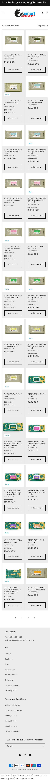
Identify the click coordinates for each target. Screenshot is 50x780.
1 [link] (15, 618)
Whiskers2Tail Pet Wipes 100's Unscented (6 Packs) (13, 102)
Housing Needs (11, 675)
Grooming (9, 680)
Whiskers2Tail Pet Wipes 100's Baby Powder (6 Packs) (37, 151)
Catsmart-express (21, 769)
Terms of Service (12, 685)
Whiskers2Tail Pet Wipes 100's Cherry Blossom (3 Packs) (37, 200)
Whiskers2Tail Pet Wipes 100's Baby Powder (37, 102)
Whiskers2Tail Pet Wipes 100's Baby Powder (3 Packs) (13, 151)
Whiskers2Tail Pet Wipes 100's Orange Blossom (37, 589)
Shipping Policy (11, 726)
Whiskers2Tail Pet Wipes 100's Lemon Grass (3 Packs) (37, 346)
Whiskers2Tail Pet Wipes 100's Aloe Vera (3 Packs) (37, 57)
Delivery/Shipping (12, 705)
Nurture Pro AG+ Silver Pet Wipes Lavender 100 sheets (36, 492)
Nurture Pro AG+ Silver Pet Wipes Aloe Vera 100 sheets (37, 395)
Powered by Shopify (32, 769)
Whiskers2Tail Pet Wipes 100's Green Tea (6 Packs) (37, 297)
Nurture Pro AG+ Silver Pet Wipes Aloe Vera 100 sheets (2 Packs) (13, 443)
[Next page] (34, 617)
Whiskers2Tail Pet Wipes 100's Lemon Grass (13, 345)
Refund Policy (11, 721)
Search (8, 654)
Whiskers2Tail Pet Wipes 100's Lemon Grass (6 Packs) (13, 395)
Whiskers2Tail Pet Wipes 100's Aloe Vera (13, 56)
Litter (7, 664)
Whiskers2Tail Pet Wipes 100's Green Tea (37, 248)
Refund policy (11, 690)
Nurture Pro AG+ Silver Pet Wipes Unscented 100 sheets (36, 541)
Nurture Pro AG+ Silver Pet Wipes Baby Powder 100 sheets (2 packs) (13, 492)
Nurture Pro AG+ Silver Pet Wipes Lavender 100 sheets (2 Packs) (13, 541)
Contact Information (14, 710)
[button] (2, 12)
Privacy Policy (11, 716)
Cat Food (9, 659)
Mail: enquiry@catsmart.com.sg (19, 640)
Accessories (10, 669)
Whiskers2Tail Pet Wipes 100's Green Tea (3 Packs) (13, 297)
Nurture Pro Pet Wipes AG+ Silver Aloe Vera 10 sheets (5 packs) (13, 589)
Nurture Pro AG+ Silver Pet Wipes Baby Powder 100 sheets (36, 443)
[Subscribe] (42, 746)
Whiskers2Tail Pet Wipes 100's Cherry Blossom (13, 199)
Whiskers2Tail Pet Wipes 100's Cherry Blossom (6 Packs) (13, 249)
